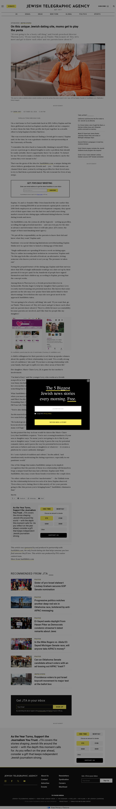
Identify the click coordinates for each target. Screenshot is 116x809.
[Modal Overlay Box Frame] (58, 404)
